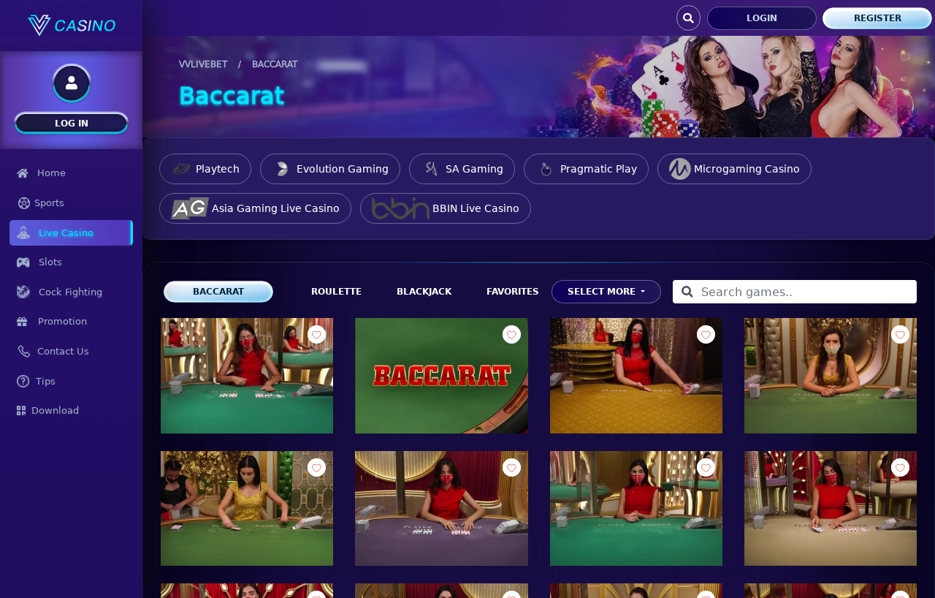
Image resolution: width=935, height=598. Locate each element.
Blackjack (424, 292)
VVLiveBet (203, 64)
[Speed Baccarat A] (636, 375)
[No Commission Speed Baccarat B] (441, 508)
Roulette (336, 292)
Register (877, 18)
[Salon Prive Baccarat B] (247, 508)
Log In (71, 123)
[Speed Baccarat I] (247, 375)
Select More (603, 292)
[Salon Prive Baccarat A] (830, 375)
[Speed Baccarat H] (636, 508)
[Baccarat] (441, 375)
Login (762, 18)
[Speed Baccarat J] (830, 508)
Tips (46, 381)
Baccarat (218, 292)
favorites (512, 292)
